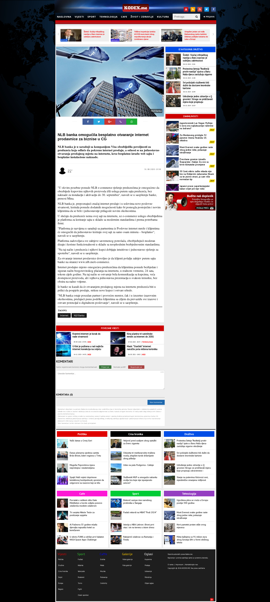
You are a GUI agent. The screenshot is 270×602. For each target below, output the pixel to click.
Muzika (102, 571)
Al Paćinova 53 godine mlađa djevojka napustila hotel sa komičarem (83, 527)
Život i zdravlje (142, 16)
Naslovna (64, 16)
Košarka (80, 565)
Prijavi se (105, 367)
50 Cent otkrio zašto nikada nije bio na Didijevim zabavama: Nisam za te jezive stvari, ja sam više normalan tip (197, 163)
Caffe (103, 554)
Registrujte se (136, 367)
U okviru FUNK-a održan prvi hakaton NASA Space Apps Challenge (87, 538)
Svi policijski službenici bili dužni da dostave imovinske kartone (196, 85)
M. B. (70, 172)
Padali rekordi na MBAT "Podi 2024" (140, 512)
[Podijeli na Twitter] (98, 121)
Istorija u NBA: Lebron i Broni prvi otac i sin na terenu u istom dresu (138, 526)
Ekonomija (115, 40)
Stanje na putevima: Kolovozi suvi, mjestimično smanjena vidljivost (192, 478)
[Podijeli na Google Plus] (109, 121)
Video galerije (127, 559)
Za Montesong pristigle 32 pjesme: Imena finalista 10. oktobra (193, 126)
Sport (92, 16)
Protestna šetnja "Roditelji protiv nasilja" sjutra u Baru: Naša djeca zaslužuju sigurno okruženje (197, 73)
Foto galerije (127, 565)
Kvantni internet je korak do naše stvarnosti (86, 335)
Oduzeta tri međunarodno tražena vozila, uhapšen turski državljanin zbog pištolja (139, 455)
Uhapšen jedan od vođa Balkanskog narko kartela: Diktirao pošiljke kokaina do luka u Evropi (196, 35)
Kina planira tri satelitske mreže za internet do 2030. (140, 335)
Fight (80, 589)
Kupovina (148, 559)
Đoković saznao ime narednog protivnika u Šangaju (137, 501)
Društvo (64, 40)
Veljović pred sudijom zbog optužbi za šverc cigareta (139, 442)
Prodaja (147, 565)
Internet (64, 315)
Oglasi (148, 554)
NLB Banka (79, 315)
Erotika (102, 559)
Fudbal (80, 559)
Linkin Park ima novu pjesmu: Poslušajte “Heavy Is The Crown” (196, 187)
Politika (82, 434)
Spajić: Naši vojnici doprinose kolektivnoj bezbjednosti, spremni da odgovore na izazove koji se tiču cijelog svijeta (87, 480)
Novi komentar (156, 402)
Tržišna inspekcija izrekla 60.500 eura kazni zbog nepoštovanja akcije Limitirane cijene (144, 35)
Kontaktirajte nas (191, 564)
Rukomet (81, 577)
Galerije (127, 554)
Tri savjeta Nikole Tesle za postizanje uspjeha (82, 514)
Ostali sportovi (83, 595)
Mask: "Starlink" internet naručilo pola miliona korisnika (142, 348)
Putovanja (103, 577)
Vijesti (79, 16)
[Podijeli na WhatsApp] (131, 121)
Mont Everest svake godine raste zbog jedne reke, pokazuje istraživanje (196, 138)
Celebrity (103, 583)
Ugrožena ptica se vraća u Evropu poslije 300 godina (192, 501)
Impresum (179, 564)
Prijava (210, 16)
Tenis (80, 583)
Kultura (163, 16)
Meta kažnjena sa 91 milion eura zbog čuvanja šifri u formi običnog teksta (193, 539)
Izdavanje (148, 571)
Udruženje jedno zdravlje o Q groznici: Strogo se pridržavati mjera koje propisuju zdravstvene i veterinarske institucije (198, 102)
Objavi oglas (149, 583)
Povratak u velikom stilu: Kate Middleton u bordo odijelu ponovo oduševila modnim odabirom (86, 503)
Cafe (124, 16)
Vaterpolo (81, 571)
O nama (170, 564)
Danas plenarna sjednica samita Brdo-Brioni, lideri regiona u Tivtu (85, 454)
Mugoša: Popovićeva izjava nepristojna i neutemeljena (82, 466)
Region (60, 589)
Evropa (60, 583)
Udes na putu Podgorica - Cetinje (138, 465)
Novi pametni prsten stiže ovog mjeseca (191, 526)
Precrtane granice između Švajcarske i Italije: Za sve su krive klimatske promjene (194, 150)
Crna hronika (167, 40)
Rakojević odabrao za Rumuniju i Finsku (138, 538)
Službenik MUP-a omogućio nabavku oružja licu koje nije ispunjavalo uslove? (140, 480)
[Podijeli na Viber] (120, 121)
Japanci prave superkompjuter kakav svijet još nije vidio (195, 175)
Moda (102, 565)
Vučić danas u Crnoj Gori (81, 440)
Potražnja (148, 577)
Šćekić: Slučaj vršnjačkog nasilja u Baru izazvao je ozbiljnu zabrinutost (94, 34)
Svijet (60, 577)
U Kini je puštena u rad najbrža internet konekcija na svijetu (87, 348)
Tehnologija (108, 16)
